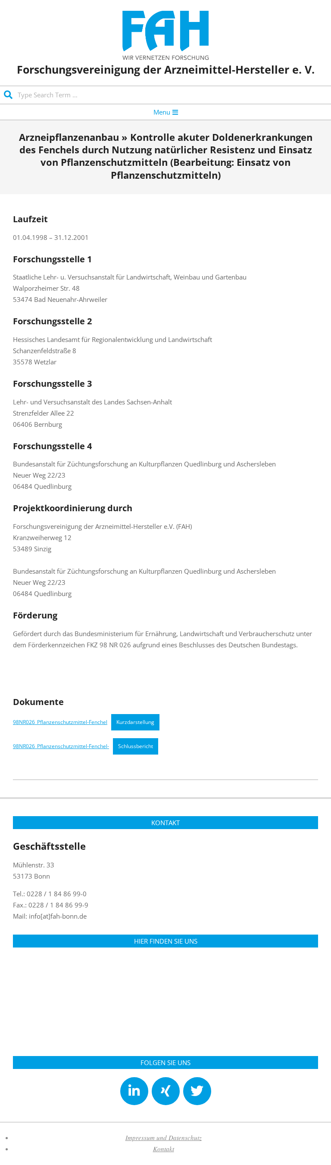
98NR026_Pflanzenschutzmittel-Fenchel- (61, 746)
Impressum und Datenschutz (163, 1137)
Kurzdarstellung (135, 722)
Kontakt (163, 1148)
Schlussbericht (135, 746)
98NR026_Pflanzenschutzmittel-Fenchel (60, 722)
